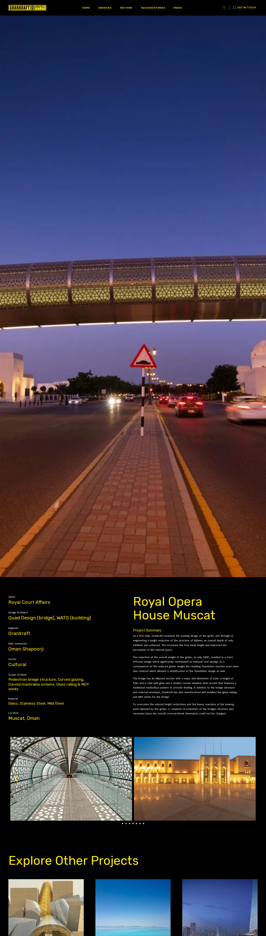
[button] (122, 823)
